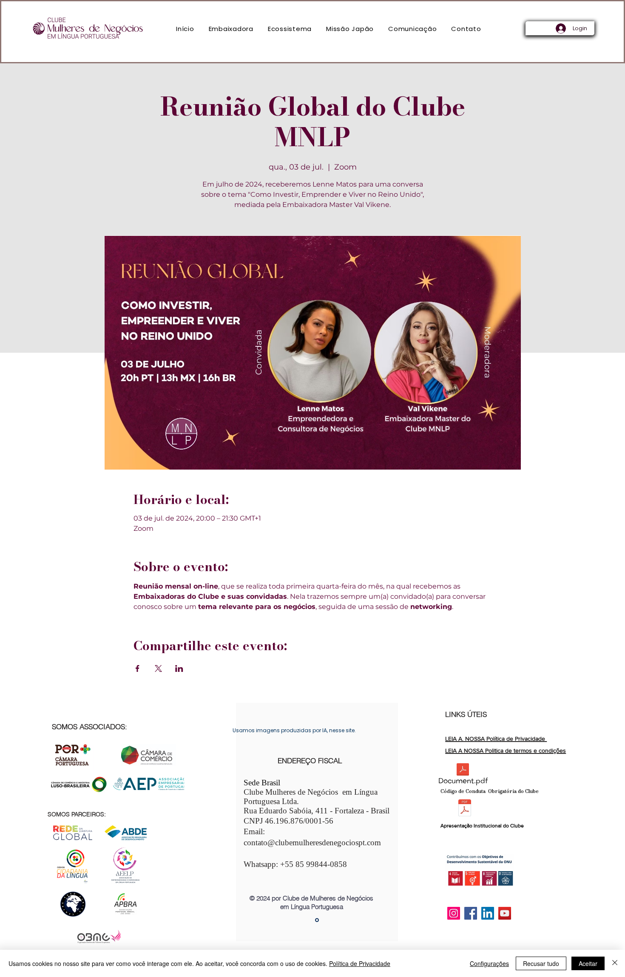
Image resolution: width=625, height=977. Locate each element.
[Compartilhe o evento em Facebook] (138, 668)
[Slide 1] (317, 920)
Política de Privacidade (359, 963)
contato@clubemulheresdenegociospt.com (312, 842)
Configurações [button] (489, 963)
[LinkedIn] (487, 913)
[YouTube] (504, 913)
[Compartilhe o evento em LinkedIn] (179, 668)
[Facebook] (470, 913)
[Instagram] (453, 913)
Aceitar (588, 963)
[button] (231, 28)
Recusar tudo (541, 963)
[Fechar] (615, 963)
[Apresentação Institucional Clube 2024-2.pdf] (464, 808)
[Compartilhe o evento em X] (158, 668)
